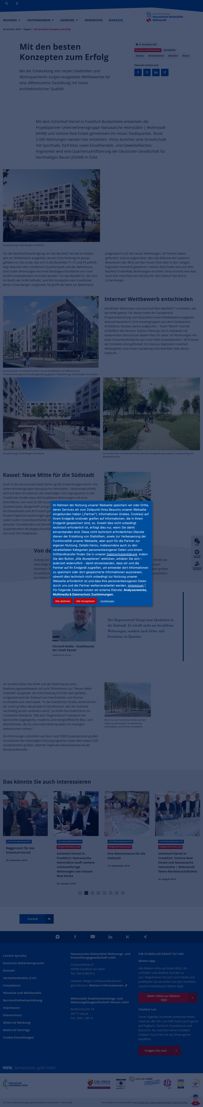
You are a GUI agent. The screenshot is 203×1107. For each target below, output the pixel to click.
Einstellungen (107, 601)
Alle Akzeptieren (85, 601)
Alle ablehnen (62, 601)
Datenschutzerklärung (122, 554)
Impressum (136, 585)
